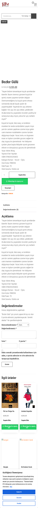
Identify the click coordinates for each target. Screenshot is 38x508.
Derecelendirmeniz (10, 325)
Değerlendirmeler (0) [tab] (10, 210)
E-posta (22, 341)
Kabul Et (19, 492)
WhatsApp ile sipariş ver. (15, 181)
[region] (19, 488)
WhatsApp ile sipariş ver (10, 427)
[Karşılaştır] (27, 4)
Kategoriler (10, 10)
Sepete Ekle (22, 175)
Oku (11, 486)
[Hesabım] (30, 4)
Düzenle (19, 498)
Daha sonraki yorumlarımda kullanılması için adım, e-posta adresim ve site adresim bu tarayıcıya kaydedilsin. (19, 355)
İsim (4, 341)
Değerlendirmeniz (9, 328)
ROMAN (11, 193)
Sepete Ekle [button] (7, 420)
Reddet (19, 503)
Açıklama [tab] (6, 205)
